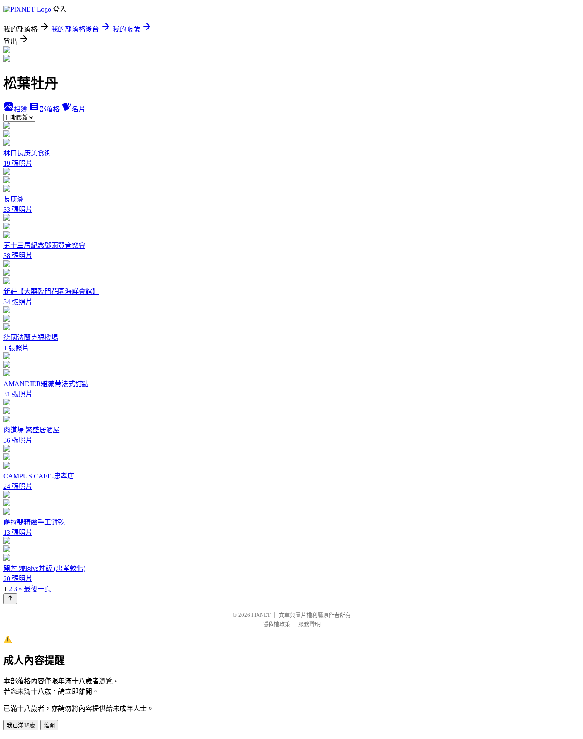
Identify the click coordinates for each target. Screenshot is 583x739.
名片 (78, 109)
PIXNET (261, 615)
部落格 (50, 109)
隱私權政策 (276, 624)
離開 (49, 725)
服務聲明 (309, 624)
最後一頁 (37, 588)
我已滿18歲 (21, 725)
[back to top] (10, 598)
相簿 (21, 109)
